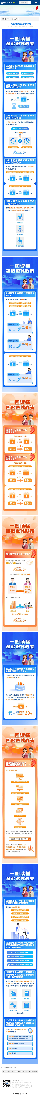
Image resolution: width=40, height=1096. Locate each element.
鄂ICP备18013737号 (17, 1082)
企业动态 (14, 1087)
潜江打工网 (6, 19)
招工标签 (20, 1087)
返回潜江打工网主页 (20, 1094)
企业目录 (27, 1087)
